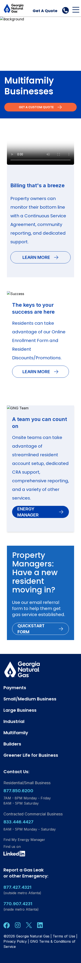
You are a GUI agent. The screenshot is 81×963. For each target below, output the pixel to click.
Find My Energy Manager (24, 839)
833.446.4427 (18, 821)
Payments (14, 688)
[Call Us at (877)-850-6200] (65, 10)
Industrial (13, 721)
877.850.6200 (18, 790)
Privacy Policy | (16, 941)
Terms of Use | (65, 936)
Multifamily (15, 733)
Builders (12, 744)
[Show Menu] (75, 9)
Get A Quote (45, 10)
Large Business (20, 710)
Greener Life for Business (30, 755)
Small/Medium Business (29, 699)
